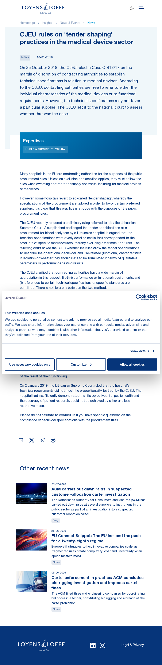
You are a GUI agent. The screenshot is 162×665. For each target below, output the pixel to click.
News (91, 23)
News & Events (70, 23)
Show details (139, 351)
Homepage (27, 23)
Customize (78, 364)
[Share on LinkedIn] (21, 440)
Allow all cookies (132, 364)
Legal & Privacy (132, 645)
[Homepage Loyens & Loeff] (43, 8)
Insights (47, 23)
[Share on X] (31, 440)
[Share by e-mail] (42, 440)
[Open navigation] (141, 8)
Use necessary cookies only (29, 364)
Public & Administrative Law (45, 149)
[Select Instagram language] (102, 645)
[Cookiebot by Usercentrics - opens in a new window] (138, 297)
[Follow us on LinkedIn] (93, 645)
